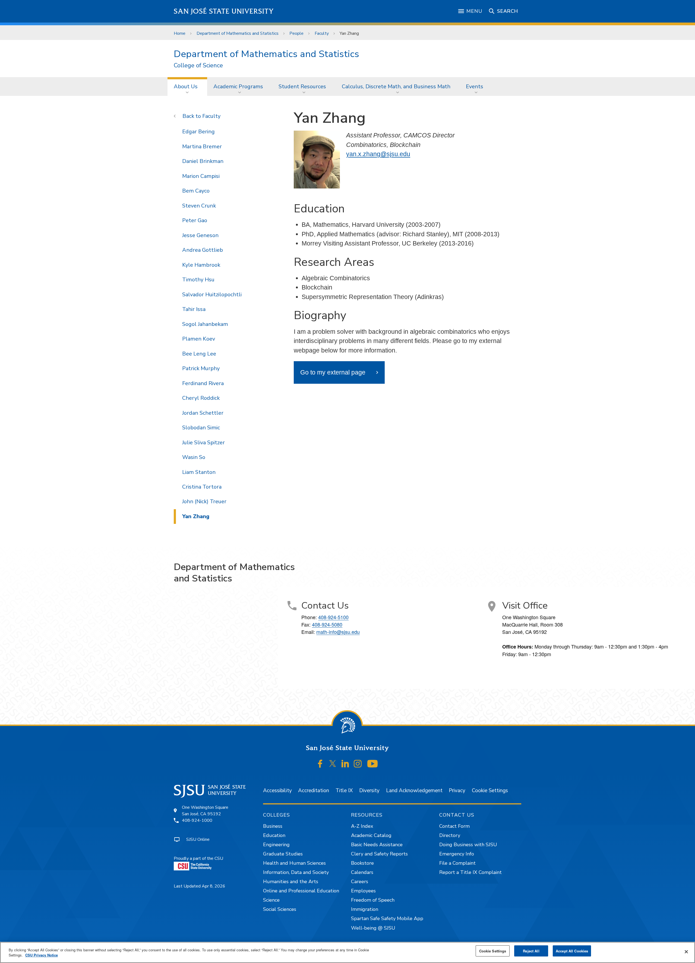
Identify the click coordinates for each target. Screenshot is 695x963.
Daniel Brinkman (202, 161)
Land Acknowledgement (414, 790)
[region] (347, 952)
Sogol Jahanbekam (205, 324)
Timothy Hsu (198, 279)
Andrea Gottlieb (202, 250)
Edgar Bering (198, 131)
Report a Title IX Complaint (470, 872)
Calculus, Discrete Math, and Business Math (396, 86)
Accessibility (277, 790)
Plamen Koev (198, 338)
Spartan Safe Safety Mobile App (387, 918)
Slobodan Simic (201, 427)
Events (474, 86)
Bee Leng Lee (199, 353)
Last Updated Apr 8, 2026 (199, 886)
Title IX (344, 790)
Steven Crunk (199, 205)
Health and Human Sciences (294, 863)
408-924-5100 (333, 617)
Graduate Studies (283, 854)
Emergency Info (456, 854)
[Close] (686, 952)
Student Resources (302, 86)
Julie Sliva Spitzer (203, 442)
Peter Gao (194, 220)
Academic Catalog (371, 835)
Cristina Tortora (202, 486)
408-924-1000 (197, 820)
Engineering (276, 844)
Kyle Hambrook (201, 265)
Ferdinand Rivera (203, 383)
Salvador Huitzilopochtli (212, 294)
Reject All (531, 950)
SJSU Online (198, 839)
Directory (449, 835)
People (296, 33)
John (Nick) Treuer (204, 501)
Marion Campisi (201, 176)
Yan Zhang (195, 516)
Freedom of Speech (372, 900)
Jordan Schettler (202, 413)
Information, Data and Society (296, 872)
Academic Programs (238, 86)
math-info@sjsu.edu (338, 631)
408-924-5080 (327, 624)
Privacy (457, 790)
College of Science (198, 66)
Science (271, 900)
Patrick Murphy (201, 368)
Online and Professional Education (301, 891)
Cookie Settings (490, 790)
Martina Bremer (202, 146)
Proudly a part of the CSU (198, 858)
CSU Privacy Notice (41, 955)
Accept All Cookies (572, 950)
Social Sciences (279, 909)
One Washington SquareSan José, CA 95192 (205, 810)
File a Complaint (457, 863)
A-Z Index (362, 826)
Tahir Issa (194, 309)
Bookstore (362, 863)
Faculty (322, 33)
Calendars (362, 872)
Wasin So (193, 457)
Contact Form (454, 826)
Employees (363, 891)
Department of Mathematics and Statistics (238, 33)
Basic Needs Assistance (377, 844)
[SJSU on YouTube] (372, 764)
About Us (186, 86)
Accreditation (313, 790)
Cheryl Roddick (201, 398)
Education (274, 835)
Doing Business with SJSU (468, 844)
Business (272, 826)
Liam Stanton (199, 472)
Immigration (364, 909)
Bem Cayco (196, 190)
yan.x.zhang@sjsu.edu (378, 154)
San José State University (224, 11)
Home (179, 33)
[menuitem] (187, 86)
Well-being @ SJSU (373, 928)
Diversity (369, 790)
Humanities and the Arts (290, 881)
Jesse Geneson (200, 235)
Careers (359, 881)
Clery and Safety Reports (379, 854)
